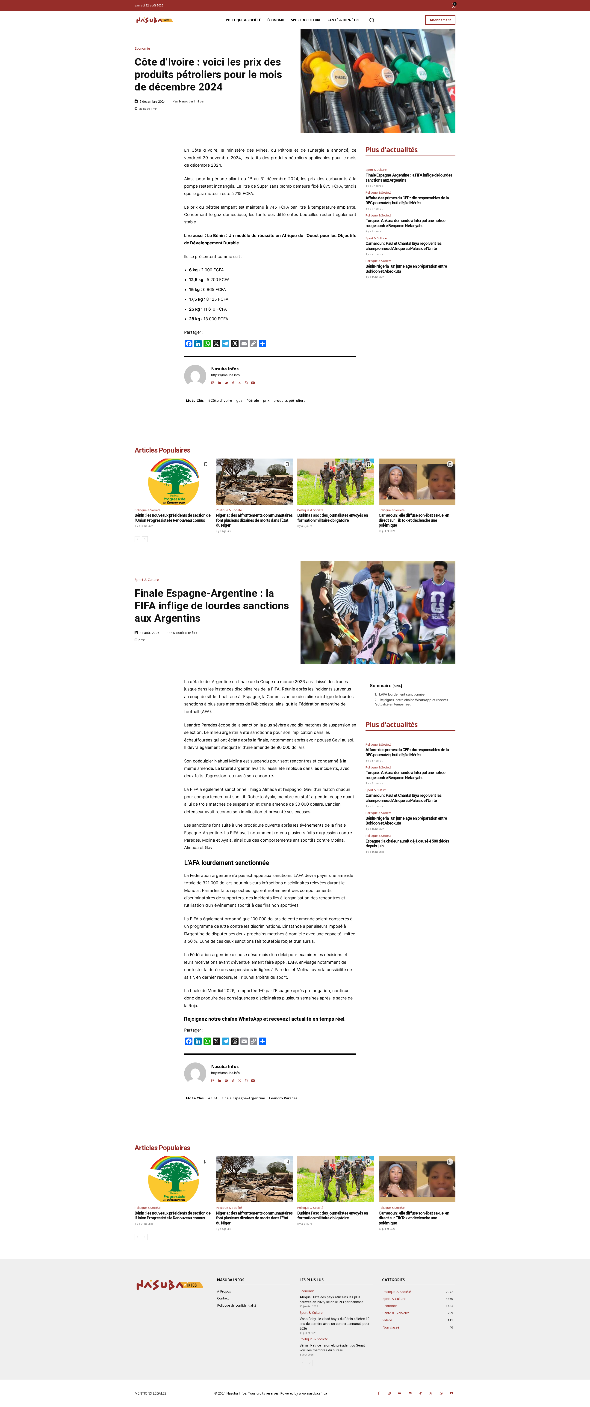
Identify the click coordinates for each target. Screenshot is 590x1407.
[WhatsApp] (246, 382)
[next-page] (145, 539)
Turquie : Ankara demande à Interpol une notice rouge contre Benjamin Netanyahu (405, 223)
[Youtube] (253, 382)
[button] (371, 20)
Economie (142, 48)
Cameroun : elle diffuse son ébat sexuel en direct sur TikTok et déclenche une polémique (414, 520)
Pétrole (253, 400)
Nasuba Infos (191, 101)
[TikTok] (233, 382)
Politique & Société (379, 192)
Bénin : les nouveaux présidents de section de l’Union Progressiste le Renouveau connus (172, 518)
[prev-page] (137, 539)
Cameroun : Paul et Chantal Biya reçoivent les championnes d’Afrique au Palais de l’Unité (403, 246)
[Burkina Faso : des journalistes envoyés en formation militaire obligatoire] (335, 482)
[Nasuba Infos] (155, 20)
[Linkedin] (219, 382)
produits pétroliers (289, 400)
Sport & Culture (376, 170)
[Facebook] (379, 1393)
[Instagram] (213, 382)
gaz (239, 400)
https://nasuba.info (225, 375)
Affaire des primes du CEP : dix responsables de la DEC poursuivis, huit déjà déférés (407, 200)
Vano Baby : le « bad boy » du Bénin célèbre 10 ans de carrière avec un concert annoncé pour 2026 (334, 1324)
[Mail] (226, 382)
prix (266, 400)
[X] (239, 382)
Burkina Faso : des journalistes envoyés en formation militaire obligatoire (332, 518)
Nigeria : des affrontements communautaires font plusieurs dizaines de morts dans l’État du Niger (254, 520)
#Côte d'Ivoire (220, 400)
